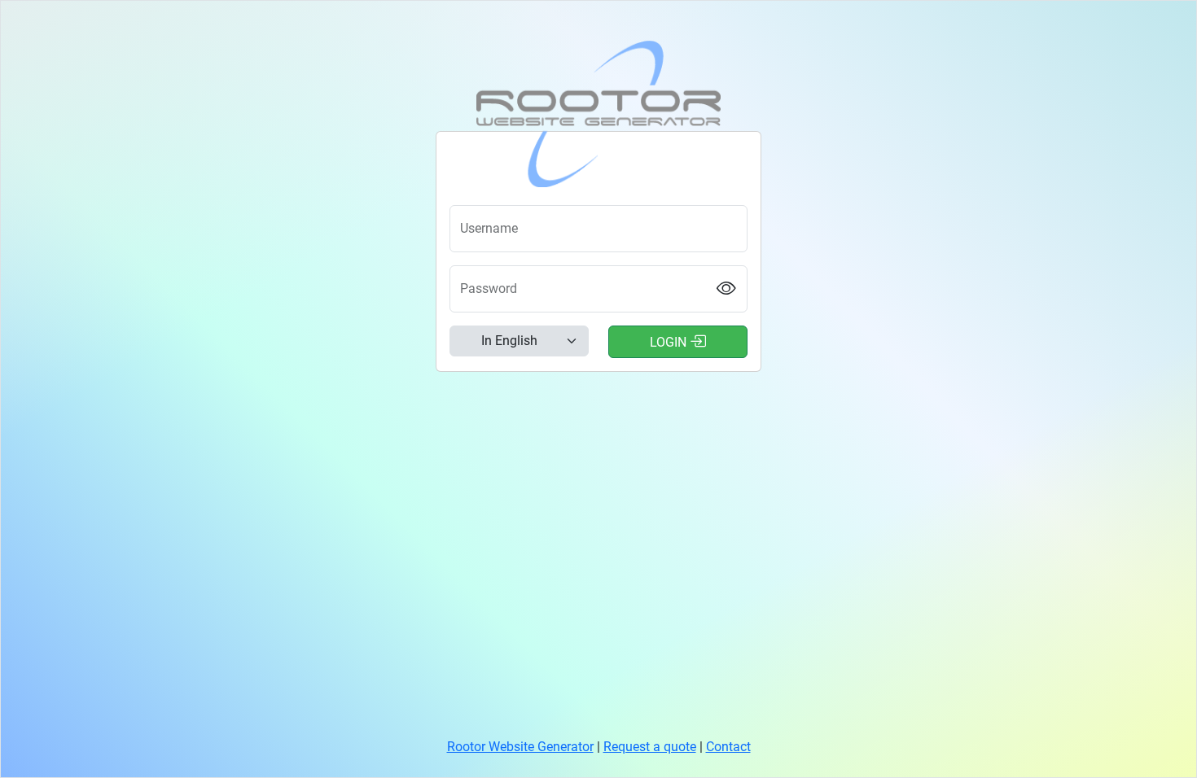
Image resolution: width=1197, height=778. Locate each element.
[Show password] (726, 289)
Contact (728, 746)
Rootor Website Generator (520, 746)
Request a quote (649, 746)
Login (670, 342)
